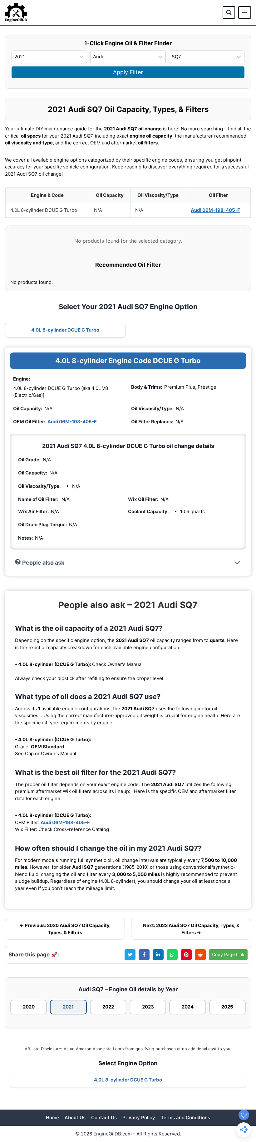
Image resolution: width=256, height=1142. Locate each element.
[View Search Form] (229, 12)
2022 (108, 1007)
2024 (188, 1007)
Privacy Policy (138, 1117)
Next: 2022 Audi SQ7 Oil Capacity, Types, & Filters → (191, 928)
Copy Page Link (228, 954)
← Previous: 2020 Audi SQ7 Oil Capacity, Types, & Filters (65, 928)
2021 (68, 1007)
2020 (29, 1007)
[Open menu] (244, 12)
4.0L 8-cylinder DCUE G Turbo (65, 330)
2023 (148, 1007)
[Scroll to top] (241, 1102)
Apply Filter (128, 72)
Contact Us (104, 1117)
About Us (75, 1117)
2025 (227, 1007)
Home (52, 1117)
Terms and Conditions (185, 1117)
